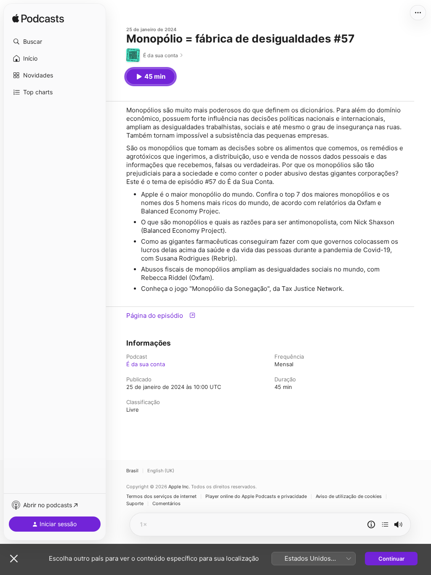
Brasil (132, 471)
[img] (38, 19)
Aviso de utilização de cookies (349, 496)
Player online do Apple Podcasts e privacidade (256, 496)
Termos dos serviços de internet (161, 496)
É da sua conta (145, 364)
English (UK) (160, 471)
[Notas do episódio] (371, 524)
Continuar (391, 558)
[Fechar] (14, 558)
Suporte (135, 503)
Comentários (166, 503)
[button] (54, 42)
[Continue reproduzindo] (385, 524)
